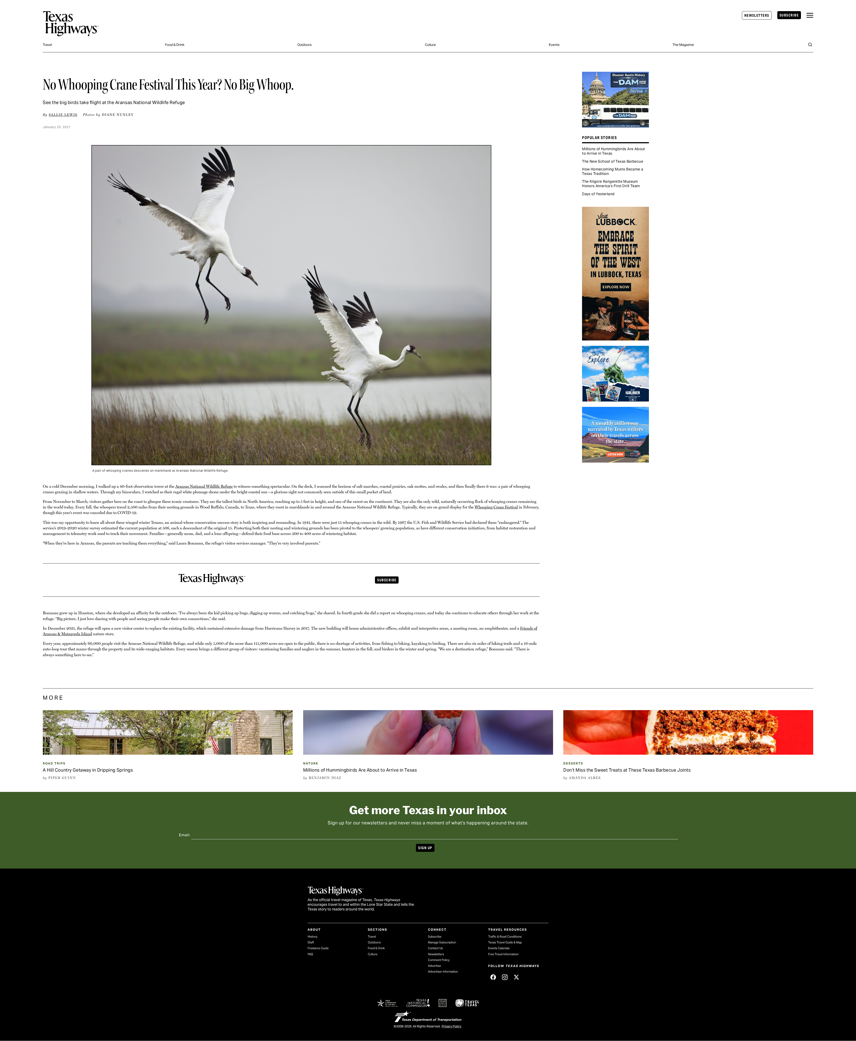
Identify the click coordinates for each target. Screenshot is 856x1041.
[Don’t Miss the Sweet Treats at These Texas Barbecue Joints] (688, 753)
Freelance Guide (318, 948)
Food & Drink (174, 45)
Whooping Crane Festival (496, 507)
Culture (430, 45)
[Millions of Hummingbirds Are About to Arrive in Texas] (428, 753)
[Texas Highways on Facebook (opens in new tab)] (493, 977)
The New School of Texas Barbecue (612, 161)
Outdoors (304, 45)
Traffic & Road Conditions (505, 937)
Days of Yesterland (598, 194)
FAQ (310, 954)
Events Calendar (499, 948)
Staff (311, 942)
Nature (310, 763)
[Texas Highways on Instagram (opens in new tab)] (505, 977)
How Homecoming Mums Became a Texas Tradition (612, 171)
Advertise (434, 966)
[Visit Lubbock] (615, 339)
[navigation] (810, 15)
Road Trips (54, 763)
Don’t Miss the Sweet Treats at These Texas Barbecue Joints (627, 770)
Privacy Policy (451, 1026)
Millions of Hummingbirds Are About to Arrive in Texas (613, 151)
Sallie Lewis (63, 115)
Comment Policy (439, 960)
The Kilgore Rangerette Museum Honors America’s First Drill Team (611, 183)
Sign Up (425, 848)
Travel (47, 45)
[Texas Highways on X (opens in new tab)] (516, 977)
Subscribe (789, 15)
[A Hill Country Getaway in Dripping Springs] (168, 753)
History (312, 937)
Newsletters (756, 15)
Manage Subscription (442, 942)
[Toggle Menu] (810, 15)
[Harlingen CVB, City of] (615, 400)
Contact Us (435, 948)
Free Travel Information (503, 954)
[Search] (810, 44)
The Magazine (683, 45)
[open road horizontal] (615, 461)
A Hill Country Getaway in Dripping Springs (88, 770)
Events (554, 45)
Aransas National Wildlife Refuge (204, 486)
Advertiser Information (443, 971)
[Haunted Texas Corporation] (615, 126)
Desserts (573, 763)
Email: (184, 835)
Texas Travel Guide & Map (505, 942)
